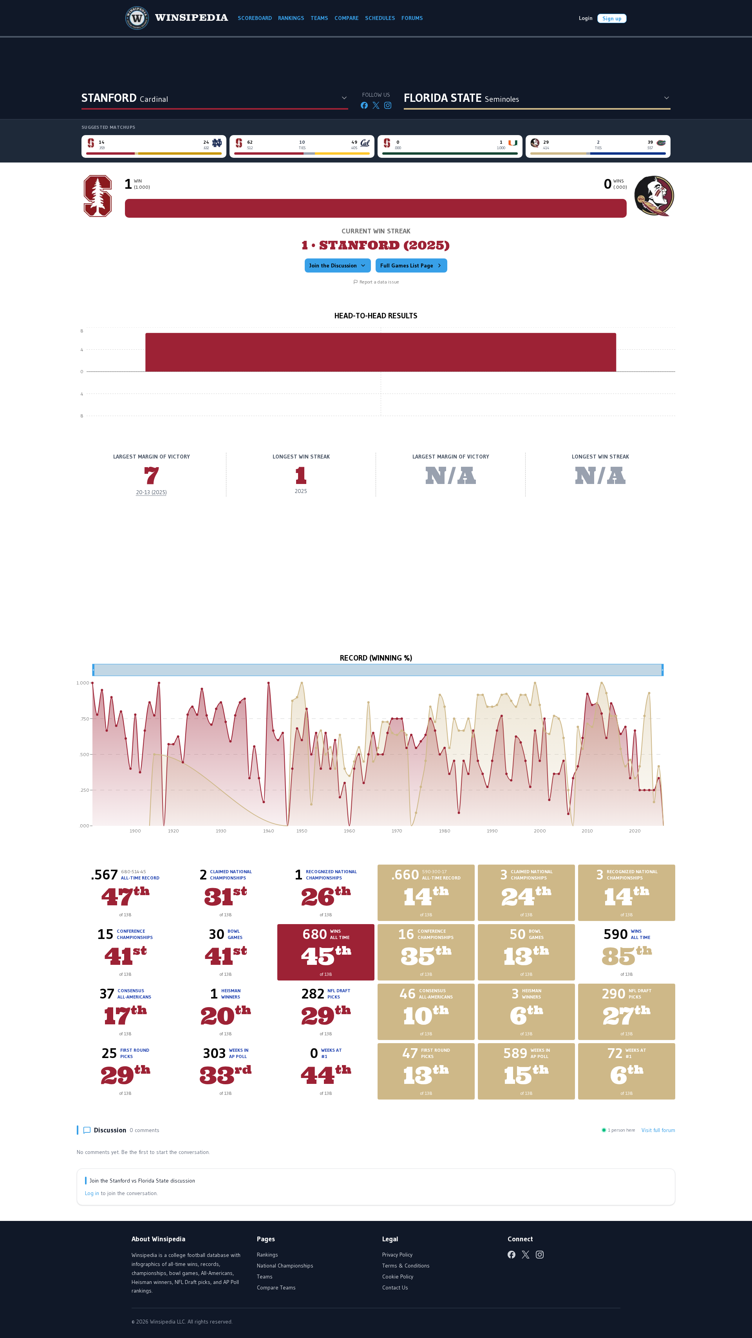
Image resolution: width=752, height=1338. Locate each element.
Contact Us (395, 1287)
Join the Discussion (333, 265)
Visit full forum (658, 1130)
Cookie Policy (397, 1276)
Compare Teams (276, 1287)
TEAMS (319, 18)
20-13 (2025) (151, 492)
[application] (376, 377)
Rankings (267, 1254)
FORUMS (412, 18)
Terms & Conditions (406, 1265)
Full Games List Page (406, 265)
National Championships (285, 1265)
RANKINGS (291, 18)
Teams (265, 1276)
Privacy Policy (397, 1254)
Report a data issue (379, 282)
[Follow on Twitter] (376, 105)
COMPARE (346, 18)
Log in (92, 1193)
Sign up (612, 18)
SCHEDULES (380, 18)
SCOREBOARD (255, 18)
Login (586, 18)
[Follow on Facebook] (364, 105)
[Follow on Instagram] (387, 105)
